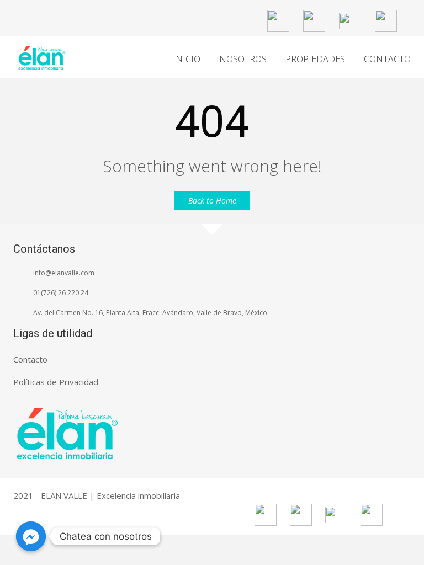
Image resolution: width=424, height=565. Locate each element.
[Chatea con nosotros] (31, 536)
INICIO (186, 59)
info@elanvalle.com (63, 273)
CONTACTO (387, 59)
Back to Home (212, 200)
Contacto (30, 359)
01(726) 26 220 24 (60, 292)
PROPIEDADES (315, 59)
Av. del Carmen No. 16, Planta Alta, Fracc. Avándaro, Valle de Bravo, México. (151, 312)
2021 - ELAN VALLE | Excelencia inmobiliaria (96, 495)
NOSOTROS (243, 59)
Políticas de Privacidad (55, 381)
